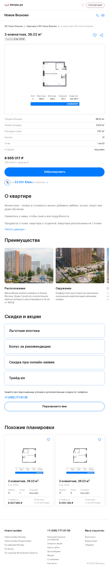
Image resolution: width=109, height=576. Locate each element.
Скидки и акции (54, 544)
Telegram (89, 545)
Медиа (50, 556)
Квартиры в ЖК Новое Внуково (42, 26)
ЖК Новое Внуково (14, 26)
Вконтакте (90, 537)
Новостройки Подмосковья (18, 541)
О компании (53, 560)
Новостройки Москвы (15, 537)
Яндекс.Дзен (91, 541)
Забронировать (54, 171)
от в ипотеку (28, 182)
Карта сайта (53, 548)
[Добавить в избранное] (95, 35)
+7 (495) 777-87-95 (16, 397)
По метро (9, 549)
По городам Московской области (21, 553)
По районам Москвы (14, 545)
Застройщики (53, 552)
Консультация (95, 5)
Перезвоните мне (54, 406)
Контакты (52, 564)
